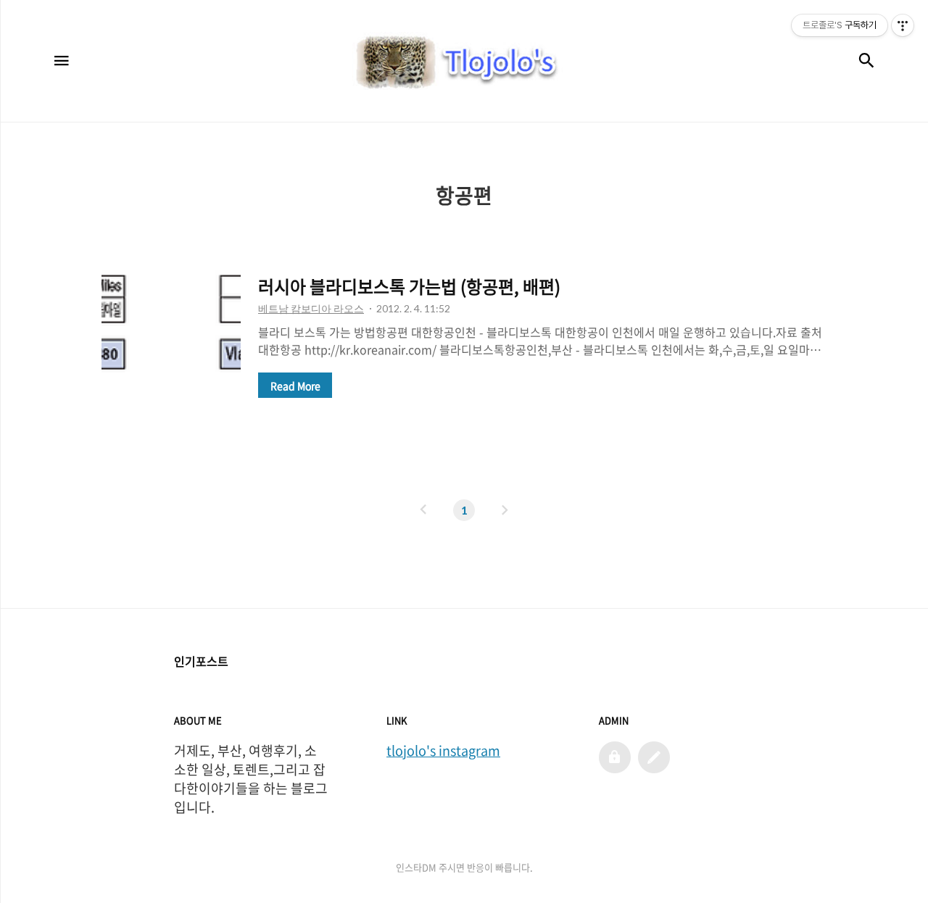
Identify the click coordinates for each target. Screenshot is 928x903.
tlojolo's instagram (443, 750)
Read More (295, 385)
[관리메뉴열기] (903, 25)
